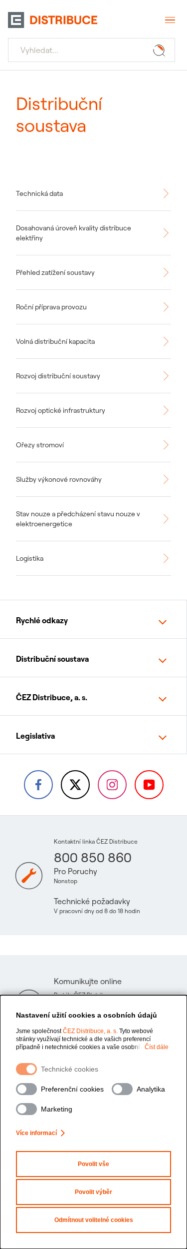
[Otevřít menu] (169, 20)
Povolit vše (93, 1164)
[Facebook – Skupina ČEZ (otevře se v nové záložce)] (38, 784)
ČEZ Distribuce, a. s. (90, 1031)
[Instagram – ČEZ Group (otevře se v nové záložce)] (112, 784)
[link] (93, 193)
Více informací (36, 1133)
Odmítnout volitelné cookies (93, 1220)
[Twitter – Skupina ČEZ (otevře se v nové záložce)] (75, 784)
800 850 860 (93, 857)
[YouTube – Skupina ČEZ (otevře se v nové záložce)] (149, 784)
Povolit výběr (93, 1192)
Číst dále (157, 1047)
